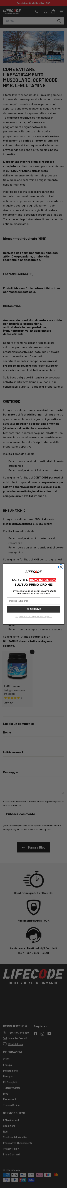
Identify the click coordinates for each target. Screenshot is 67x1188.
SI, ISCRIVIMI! (33, 609)
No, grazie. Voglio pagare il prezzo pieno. (33, 616)
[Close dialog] (60, 566)
